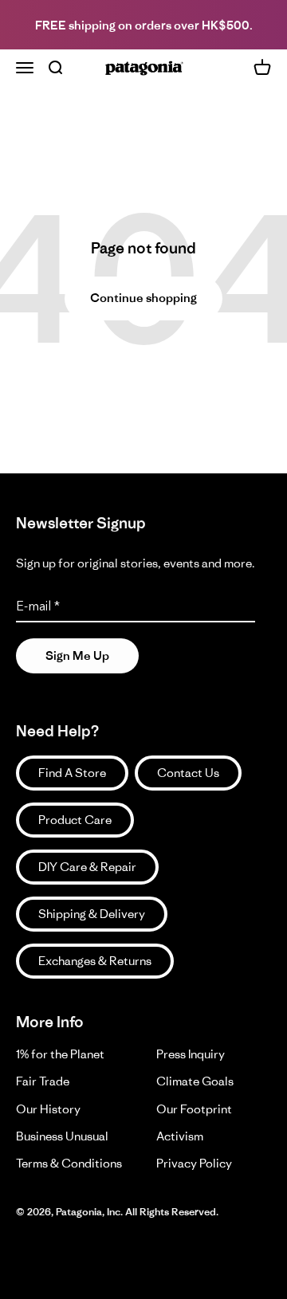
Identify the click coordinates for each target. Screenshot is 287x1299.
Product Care (75, 819)
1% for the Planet (60, 1054)
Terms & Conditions (69, 1163)
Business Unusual (62, 1136)
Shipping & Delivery (91, 913)
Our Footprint (194, 1109)
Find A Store (72, 772)
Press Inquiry (190, 1054)
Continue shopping (143, 297)
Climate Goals (195, 1081)
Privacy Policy (194, 1163)
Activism (179, 1136)
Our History (48, 1109)
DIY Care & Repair (87, 866)
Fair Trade (42, 1081)
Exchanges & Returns (94, 960)
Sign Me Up (77, 655)
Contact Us (188, 772)
